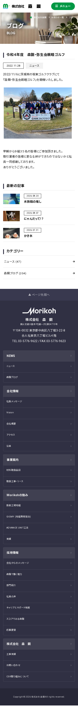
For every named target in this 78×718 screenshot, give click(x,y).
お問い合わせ (13, 665)
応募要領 (11, 630)
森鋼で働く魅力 (14, 574)
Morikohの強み (17, 495)
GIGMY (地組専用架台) (18, 516)
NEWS (11, 356)
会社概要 (11, 423)
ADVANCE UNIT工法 (17, 527)
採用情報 (13, 552)
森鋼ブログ (15, 273)
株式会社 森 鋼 (19, 644)
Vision (10, 412)
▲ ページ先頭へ (39, 294)
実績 (8, 539)
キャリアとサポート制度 (18, 607)
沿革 (8, 446)
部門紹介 (11, 585)
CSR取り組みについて (17, 676)
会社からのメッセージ (17, 563)
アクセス (10, 435)
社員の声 (11, 596)
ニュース (12, 261)
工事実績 (11, 654)
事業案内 (13, 459)
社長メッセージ (14, 401)
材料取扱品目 (13, 470)
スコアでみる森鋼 (15, 619)
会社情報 (13, 391)
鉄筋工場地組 (13, 505)
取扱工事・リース (15, 481)
